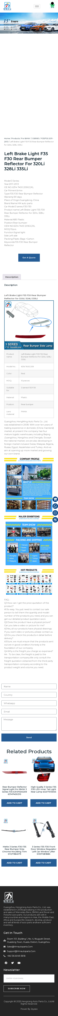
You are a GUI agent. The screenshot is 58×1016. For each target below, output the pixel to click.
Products (15, 138)
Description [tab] (11, 277)
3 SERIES (35, 138)
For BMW (25, 138)
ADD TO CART (14, 803)
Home (7, 138)
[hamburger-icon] (37, 6)
